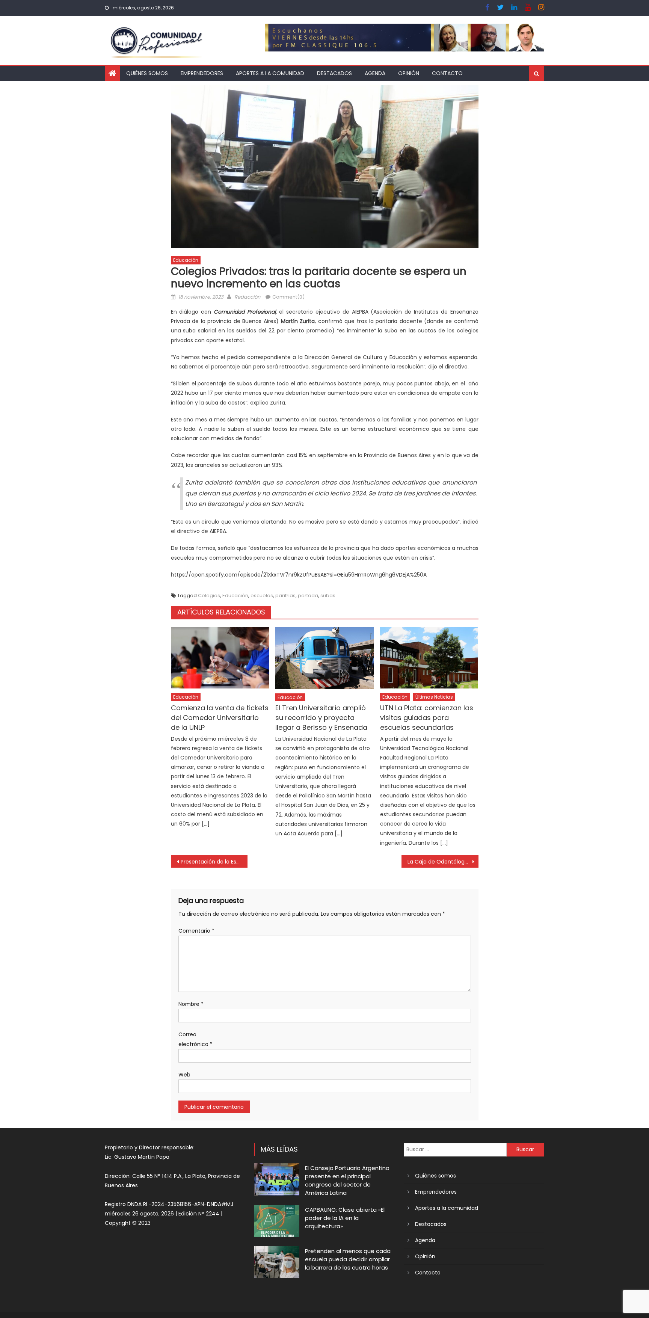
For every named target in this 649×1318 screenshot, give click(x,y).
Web (184, 1074)
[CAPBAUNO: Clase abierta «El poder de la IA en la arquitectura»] (276, 1221)
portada (308, 595)
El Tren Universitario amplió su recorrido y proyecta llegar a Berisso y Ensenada (321, 717)
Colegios (209, 595)
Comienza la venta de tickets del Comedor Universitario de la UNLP (220, 717)
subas (327, 595)
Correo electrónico (195, 1039)
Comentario (196, 931)
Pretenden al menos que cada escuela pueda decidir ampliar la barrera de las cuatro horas (348, 1259)
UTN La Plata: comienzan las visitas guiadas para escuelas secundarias (426, 717)
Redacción (247, 296)
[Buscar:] (455, 1149)
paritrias (285, 595)
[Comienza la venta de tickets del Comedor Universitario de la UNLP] (220, 657)
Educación (185, 260)
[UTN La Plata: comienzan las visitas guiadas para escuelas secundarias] (429, 657)
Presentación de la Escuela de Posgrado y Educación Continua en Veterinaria (214, 861)
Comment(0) (288, 296)
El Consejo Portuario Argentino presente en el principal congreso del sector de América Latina (347, 1180)
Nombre (191, 1004)
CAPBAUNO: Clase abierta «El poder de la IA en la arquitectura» (345, 1218)
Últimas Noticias (434, 697)
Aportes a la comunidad (270, 73)
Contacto (447, 73)
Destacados (334, 73)
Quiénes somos (147, 73)
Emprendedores (202, 73)
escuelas (262, 595)
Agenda (375, 73)
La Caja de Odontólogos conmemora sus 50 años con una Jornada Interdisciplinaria (443, 861)
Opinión (408, 73)
